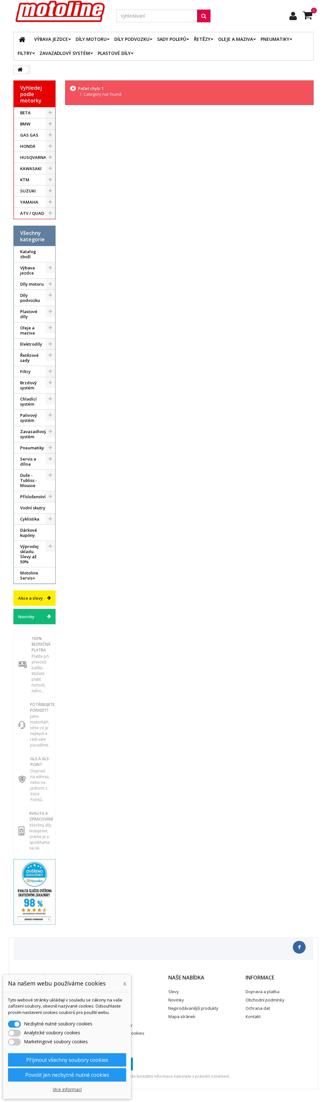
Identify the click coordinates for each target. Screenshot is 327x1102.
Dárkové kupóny (28, 532)
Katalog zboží (28, 254)
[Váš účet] (293, 16)
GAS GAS (29, 135)
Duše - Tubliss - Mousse (28, 480)
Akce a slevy (30, 598)
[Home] (22, 39)
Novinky (26, 616)
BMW (25, 124)
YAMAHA (29, 202)
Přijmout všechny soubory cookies (67, 1059)
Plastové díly (114, 53)
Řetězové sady (29, 357)
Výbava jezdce (51, 39)
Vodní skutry (32, 508)
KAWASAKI (31, 168)
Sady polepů (171, 39)
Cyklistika (29, 519)
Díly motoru (91, 39)
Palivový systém (28, 417)
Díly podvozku (131, 39)
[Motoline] (60, 11)
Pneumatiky (275, 39)
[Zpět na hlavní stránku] (20, 70)
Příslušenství (33, 496)
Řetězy (202, 39)
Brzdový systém (28, 385)
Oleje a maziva (235, 39)
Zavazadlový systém (65, 53)
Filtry (25, 53)
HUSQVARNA (33, 157)
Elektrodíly (31, 344)
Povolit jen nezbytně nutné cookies (67, 1074)
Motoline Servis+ (29, 575)
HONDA (27, 146)
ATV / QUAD (32, 213)
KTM (24, 180)
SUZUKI (28, 191)
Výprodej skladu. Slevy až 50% (29, 554)
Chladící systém (28, 401)
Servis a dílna (28, 461)
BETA (25, 113)
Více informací (67, 1089)
